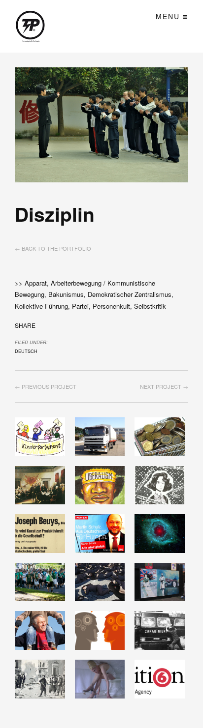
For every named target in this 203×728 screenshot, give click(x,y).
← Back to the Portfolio (53, 248)
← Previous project (45, 386)
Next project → (164, 386)
